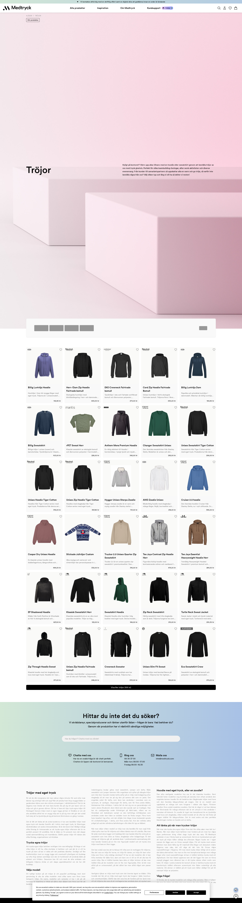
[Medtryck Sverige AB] (17, 8)
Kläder (29, 16)
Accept (196, 892)
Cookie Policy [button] (108, 893)
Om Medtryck (127, 8)
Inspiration (102, 8)
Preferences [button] (54, 895)
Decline (175, 892)
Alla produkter (77, 8)
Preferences (154, 892)
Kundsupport (153, 8)
